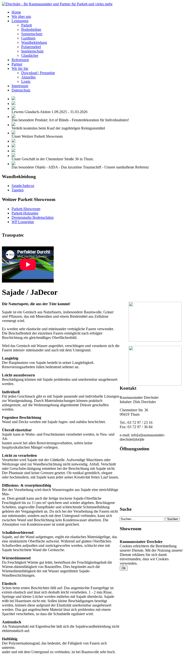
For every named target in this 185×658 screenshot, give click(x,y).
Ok (124, 568)
